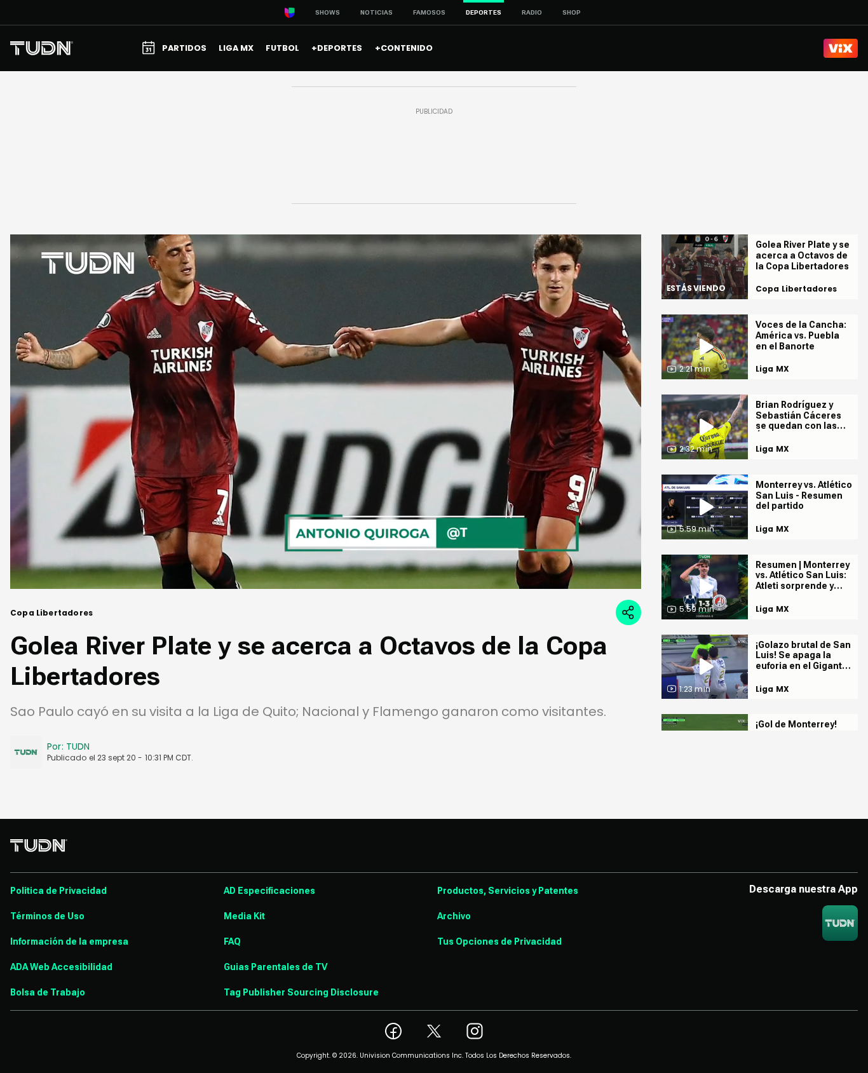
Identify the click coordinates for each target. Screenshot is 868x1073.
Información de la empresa (69, 941)
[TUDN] (41, 48)
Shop (571, 12)
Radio (532, 12)
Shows (327, 12)
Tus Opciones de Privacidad (499, 941)
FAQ (232, 941)
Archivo (454, 916)
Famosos (429, 12)
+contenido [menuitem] (404, 48)
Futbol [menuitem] (282, 48)
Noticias (376, 12)
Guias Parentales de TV (275, 967)
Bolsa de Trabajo (47, 992)
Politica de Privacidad (58, 891)
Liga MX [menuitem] (236, 48)
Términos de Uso (47, 916)
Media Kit (244, 916)
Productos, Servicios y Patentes (507, 891)
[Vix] (841, 48)
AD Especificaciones (269, 891)
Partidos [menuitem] (184, 48)
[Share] (628, 612)
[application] (325, 411)
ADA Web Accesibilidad (61, 967)
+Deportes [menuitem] (336, 48)
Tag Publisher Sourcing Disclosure (301, 992)
